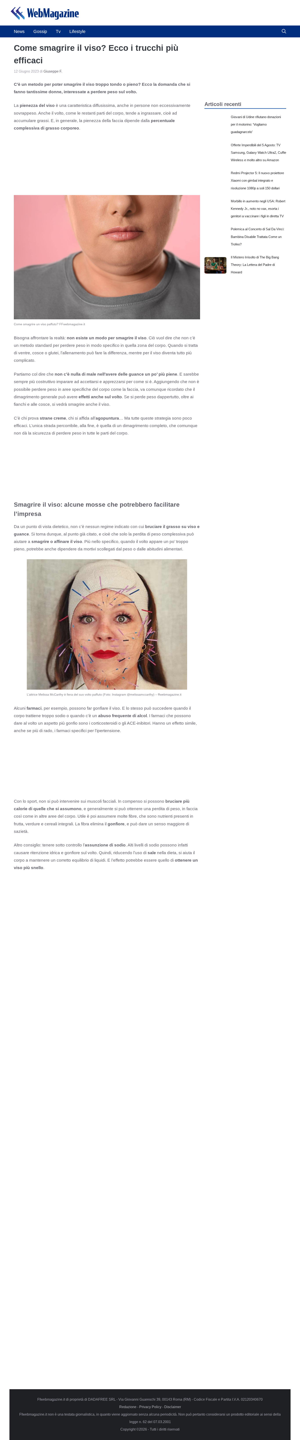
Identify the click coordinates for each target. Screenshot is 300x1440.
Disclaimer (172, 1407)
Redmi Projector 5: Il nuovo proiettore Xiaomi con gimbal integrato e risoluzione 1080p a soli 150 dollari (257, 180)
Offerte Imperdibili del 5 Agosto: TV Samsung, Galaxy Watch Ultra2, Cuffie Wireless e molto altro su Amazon (258, 152)
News (19, 31)
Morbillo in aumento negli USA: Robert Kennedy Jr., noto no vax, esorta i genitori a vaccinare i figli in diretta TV (258, 208)
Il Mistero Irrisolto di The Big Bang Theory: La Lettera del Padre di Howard (255, 264)
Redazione (127, 1407)
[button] (284, 31)
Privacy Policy (150, 1407)
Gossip (40, 31)
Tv (58, 31)
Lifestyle (77, 31)
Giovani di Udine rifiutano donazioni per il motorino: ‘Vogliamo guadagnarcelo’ (256, 124)
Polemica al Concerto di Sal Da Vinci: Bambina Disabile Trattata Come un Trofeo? (257, 236)
